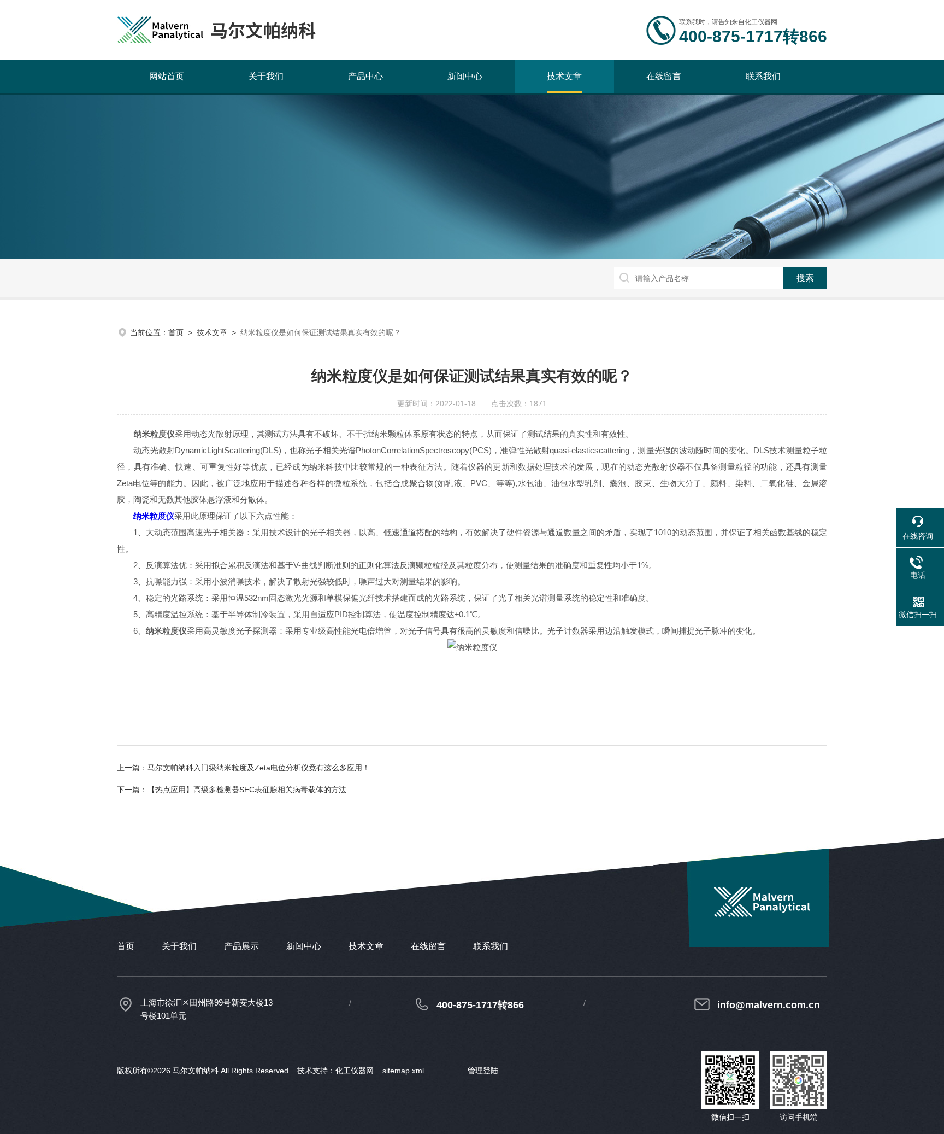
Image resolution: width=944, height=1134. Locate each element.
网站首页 (166, 76)
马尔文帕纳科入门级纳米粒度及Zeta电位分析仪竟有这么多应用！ (259, 767)
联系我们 (763, 76)
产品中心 (365, 76)
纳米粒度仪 (153, 516)
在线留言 (663, 76)
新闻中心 (464, 76)
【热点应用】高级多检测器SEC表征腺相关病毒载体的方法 (247, 789)
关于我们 (266, 76)
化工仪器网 (354, 1070)
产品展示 (241, 946)
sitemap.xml (403, 1070)
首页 (176, 332)
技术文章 (564, 76)
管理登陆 (483, 1070)
